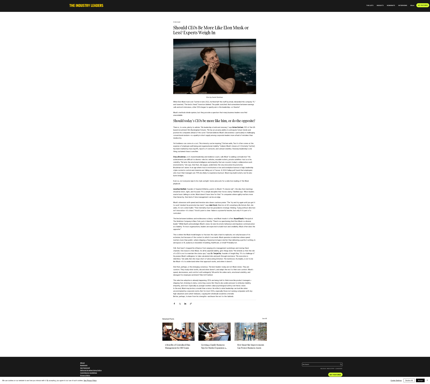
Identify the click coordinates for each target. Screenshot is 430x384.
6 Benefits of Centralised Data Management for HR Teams (177, 346)
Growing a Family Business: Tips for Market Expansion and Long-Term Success (214, 346)
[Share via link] (191, 304)
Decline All (409, 380)
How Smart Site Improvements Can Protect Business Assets (250, 346)
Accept (420, 380)
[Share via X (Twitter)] (180, 304)
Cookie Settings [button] (396, 380)
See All (264, 318)
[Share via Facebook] (174, 304)
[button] (370, 5)
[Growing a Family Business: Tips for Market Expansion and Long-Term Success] (214, 332)
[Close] (427, 380)
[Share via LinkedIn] (185, 304)
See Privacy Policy (90, 380)
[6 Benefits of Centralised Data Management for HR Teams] (178, 332)
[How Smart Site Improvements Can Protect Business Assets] (251, 332)
